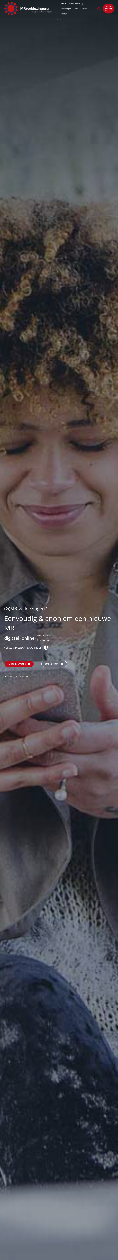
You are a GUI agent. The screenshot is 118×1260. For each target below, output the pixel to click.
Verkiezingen (66, 8)
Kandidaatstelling (76, 3)
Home (63, 3)
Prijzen (84, 8)
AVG (76, 8)
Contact (64, 14)
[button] (98, 8)
